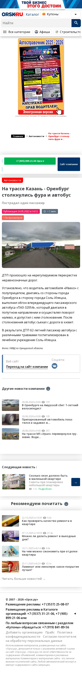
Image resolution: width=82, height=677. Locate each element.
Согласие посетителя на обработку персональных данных (41, 638)
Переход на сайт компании (27, 367)
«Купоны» (13, 627)
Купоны (52, 14)
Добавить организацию (24, 632)
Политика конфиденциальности (39, 634)
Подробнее (45, 489)
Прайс (50, 632)
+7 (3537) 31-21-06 (40, 614)
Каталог (32, 14)
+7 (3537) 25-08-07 (55, 604)
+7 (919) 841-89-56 (55, 627)
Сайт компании (69, 164)
